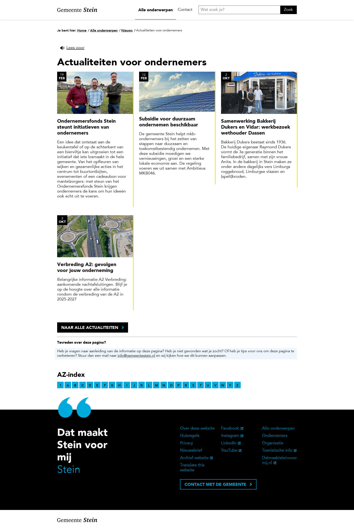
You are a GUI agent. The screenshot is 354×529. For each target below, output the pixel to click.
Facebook (230, 428)
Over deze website (197, 428)
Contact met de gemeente (215, 484)
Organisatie (272, 443)
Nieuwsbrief (191, 451)
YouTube (229, 451)
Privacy (186, 443)
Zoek (288, 10)
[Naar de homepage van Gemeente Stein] (77, 9)
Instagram (230, 436)
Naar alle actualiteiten (89, 327)
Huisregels (189, 436)
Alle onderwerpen (155, 9)
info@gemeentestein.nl (136, 356)
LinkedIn (228, 443)
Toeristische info (277, 451)
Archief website (194, 458)
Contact (185, 10)
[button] (72, 47)
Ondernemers (274, 436)
